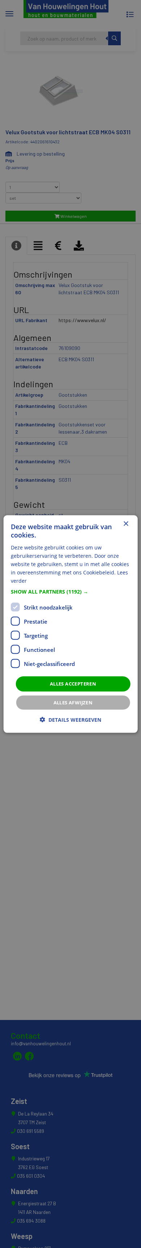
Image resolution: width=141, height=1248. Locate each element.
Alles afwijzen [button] (73, 702)
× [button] (125, 524)
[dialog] (71, 624)
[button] (71, 592)
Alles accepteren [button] (73, 683)
